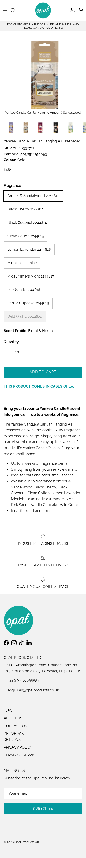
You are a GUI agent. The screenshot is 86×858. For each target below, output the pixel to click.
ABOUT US (13, 718)
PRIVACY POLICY (18, 747)
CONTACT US (15, 726)
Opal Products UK (26, 842)
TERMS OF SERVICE (21, 755)
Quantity (11, 342)
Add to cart (43, 372)
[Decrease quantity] (8, 352)
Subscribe (43, 808)
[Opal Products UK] (43, 10)
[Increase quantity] (26, 352)
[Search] (15, 10)
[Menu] (5, 10)
